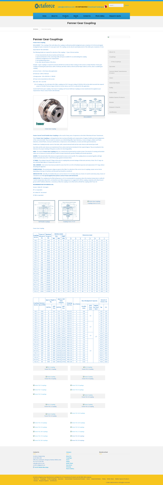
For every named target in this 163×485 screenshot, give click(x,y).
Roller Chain (113, 92)
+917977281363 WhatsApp (41, 467)
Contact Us (86, 16)
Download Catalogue (96, 7)
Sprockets (69, 465)
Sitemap (68, 467)
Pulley (111, 87)
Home (44, 16)
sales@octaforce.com (66, 7)
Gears (111, 78)
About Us (54, 16)
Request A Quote (115, 16)
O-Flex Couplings (116, 61)
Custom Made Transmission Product (118, 72)
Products (66, 16)
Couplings (112, 57)
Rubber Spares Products (117, 97)
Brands (76, 16)
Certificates (113, 112)
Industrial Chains (114, 82)
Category (68, 452)
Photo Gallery (100, 16)
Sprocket (112, 66)
